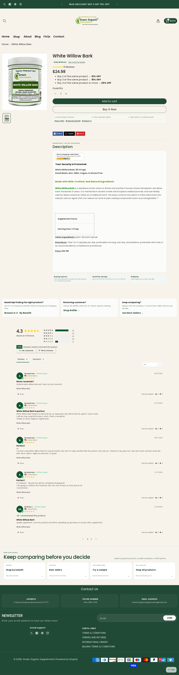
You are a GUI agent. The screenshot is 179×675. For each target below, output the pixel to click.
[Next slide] (117, 4)
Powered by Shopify (67, 659)
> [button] (96, 539)
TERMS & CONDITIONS (94, 632)
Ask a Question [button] (27, 350)
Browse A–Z (87, 121)
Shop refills (59, 121)
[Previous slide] (61, 4)
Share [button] (21, 394)
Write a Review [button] (47, 350)
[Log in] (158, 21)
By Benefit (25, 312)
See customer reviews (76, 62)
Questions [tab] (37, 359)
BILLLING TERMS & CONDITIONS (98, 646)
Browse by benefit (73, 121)
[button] (4, 21)
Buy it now (110, 109)
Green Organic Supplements (39, 659)
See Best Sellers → (133, 312)
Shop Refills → (71, 310)
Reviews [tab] (21, 359)
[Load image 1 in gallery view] (6, 118)
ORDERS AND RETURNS (94, 637)
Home (5, 44)
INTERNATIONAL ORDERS (95, 642)
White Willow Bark (23, 388)
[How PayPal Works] (70, 156)
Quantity (58, 88)
